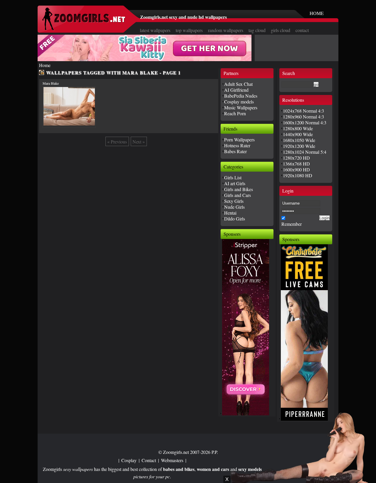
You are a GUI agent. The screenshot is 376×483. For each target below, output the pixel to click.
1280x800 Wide (298, 128)
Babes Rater (235, 151)
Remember (291, 224)
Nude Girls (234, 207)
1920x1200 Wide (299, 146)
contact (302, 30)
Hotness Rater (237, 145)
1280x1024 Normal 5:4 (304, 152)
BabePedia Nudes (240, 96)
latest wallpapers (155, 30)
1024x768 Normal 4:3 (303, 111)
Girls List (232, 177)
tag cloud (257, 30)
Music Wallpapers (240, 107)
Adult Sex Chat (238, 84)
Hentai (230, 213)
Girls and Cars (237, 195)
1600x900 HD (296, 169)
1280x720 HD (296, 158)
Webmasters (172, 460)
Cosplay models (239, 101)
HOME (317, 13)
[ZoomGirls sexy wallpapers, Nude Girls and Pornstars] (83, 29)
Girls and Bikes (238, 189)
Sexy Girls (234, 201)
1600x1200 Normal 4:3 (304, 122)
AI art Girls (234, 183)
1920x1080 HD (297, 175)
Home (45, 65)
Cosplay (129, 460)
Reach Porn (235, 113)
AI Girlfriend (236, 90)
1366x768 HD (296, 164)
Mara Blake (51, 83)
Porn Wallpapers (239, 139)
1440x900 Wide (298, 134)
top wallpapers (189, 30)
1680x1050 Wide (299, 140)
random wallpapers (225, 30)
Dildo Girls (234, 218)
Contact (149, 460)
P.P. (215, 452)
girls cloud (280, 30)
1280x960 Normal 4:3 (303, 116)
